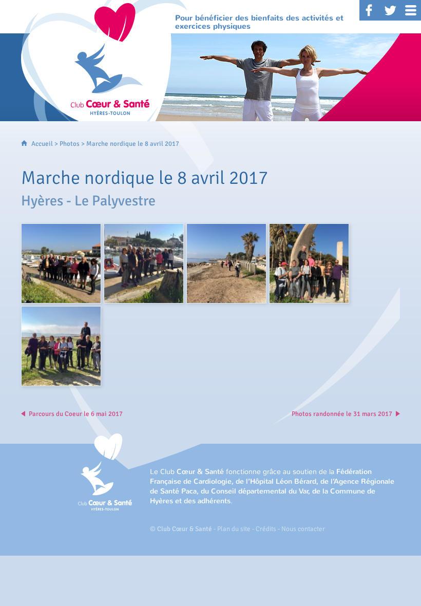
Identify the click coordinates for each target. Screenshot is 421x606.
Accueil (42, 144)
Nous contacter (303, 529)
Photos (70, 144)
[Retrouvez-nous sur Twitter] (390, 10)
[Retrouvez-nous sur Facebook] (369, 10)
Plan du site (234, 529)
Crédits (266, 529)
